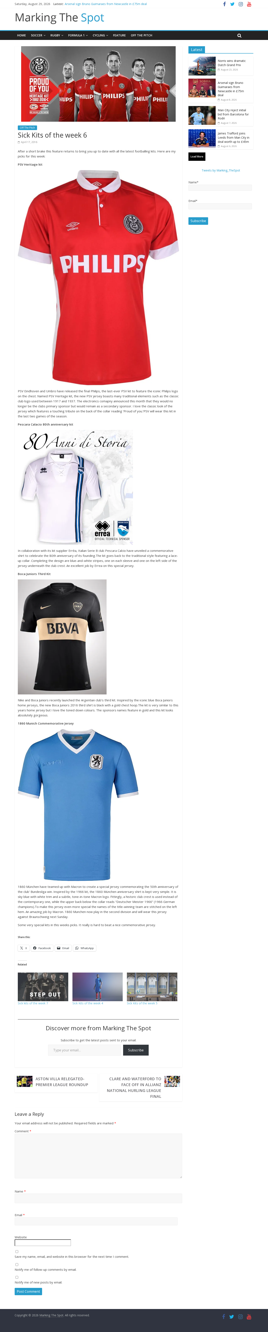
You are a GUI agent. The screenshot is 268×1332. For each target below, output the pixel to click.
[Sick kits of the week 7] (43, 987)
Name (20, 1191)
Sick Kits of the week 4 (87, 1003)
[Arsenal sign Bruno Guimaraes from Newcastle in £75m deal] (202, 81)
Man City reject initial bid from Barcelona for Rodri (233, 114)
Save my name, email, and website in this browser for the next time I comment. (72, 1256)
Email (20, 1215)
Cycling (99, 35)
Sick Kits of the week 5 (142, 1003)
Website (21, 1237)
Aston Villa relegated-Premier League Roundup (62, 1081)
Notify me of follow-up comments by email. (45, 1269)
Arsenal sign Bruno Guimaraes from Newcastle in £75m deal (106, 4)
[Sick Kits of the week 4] (97, 987)
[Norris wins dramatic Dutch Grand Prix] (202, 59)
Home (21, 35)
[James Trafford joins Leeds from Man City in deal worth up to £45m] (202, 131)
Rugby (55, 35)
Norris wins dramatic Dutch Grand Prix (232, 63)
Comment (23, 1131)
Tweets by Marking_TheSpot (221, 170)
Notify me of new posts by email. (38, 1282)
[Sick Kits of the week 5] (152, 987)
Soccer (36, 35)
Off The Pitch (141, 35)
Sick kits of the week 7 (33, 1003)
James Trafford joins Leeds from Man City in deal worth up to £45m (233, 137)
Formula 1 (76, 35)
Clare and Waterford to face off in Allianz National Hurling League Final (134, 1087)
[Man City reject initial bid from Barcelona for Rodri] (202, 108)
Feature (119, 35)
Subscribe (136, 1050)
